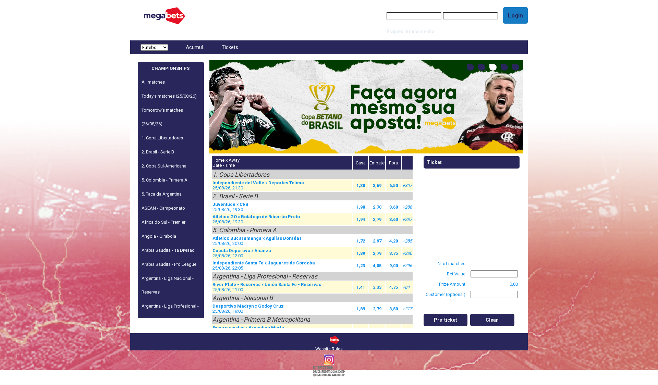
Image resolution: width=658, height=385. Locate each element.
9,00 (393, 265)
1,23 (360, 265)
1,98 (360, 207)
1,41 (360, 287)
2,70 (377, 207)
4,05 (377, 265)
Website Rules (329, 349)
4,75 (393, 287)
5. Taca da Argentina (162, 194)
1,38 (360, 185)
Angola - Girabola (159, 236)
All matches (153, 82)
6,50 (393, 185)
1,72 (360, 241)
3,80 (393, 308)
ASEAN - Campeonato (163, 208)
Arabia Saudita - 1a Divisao (168, 250)
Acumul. (195, 47)
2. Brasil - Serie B (158, 151)
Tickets (230, 47)
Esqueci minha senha (411, 31)
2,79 (377, 219)
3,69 (377, 185)
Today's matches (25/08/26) (169, 96)
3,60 (393, 207)
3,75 (393, 253)
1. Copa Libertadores (162, 137)
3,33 (377, 287)
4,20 (393, 241)
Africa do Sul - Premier (163, 222)
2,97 (377, 241)
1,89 (360, 253)
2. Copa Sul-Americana (164, 166)
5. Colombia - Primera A (164, 180)
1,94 (360, 219)
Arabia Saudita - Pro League (169, 264)
